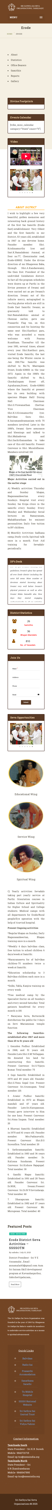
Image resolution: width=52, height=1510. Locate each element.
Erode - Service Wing (18, 1234)
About (14, 54)
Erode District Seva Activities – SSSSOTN (24, 1244)
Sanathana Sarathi (27, 1382)
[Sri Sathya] (26, 7)
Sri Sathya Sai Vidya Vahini (27, 1422)
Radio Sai (27, 1364)
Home (9, 34)
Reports (15, 75)
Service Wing (26, 836)
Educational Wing (26, 794)
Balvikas (27, 1358)
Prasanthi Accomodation (27, 1373)
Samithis (16, 70)
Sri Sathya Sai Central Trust (27, 1413)
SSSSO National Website (27, 1403)
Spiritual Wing (26, 879)
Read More (15, 1284)
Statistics (16, 59)
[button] (39, 171)
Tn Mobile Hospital (27, 1393)
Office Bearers (18, 65)
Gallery (15, 81)
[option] (26, 1259)
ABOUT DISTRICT (26, 207)
